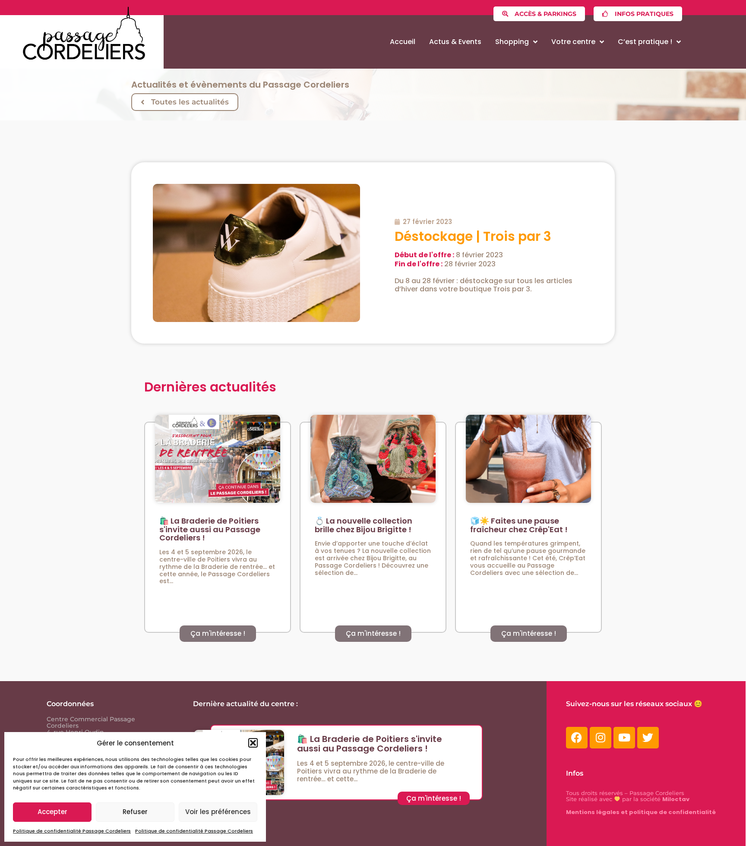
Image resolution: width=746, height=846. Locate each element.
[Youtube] (624, 737)
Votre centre (573, 42)
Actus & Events (455, 42)
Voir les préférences (218, 811)
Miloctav (675, 799)
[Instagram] (600, 737)
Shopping (512, 42)
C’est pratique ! (645, 42)
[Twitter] (648, 737)
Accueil (402, 42)
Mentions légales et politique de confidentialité (641, 812)
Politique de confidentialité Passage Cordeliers (72, 830)
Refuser (135, 811)
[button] (253, 743)
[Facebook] (577, 737)
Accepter (52, 811)
